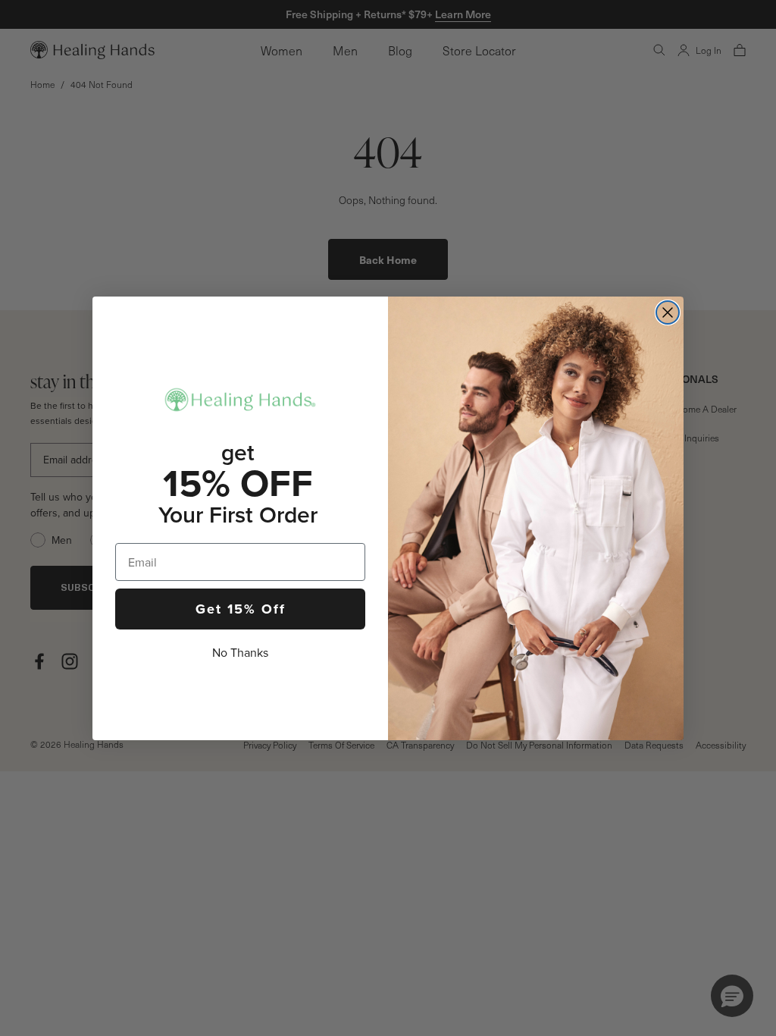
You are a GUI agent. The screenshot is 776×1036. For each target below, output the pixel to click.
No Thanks (240, 652)
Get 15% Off (241, 609)
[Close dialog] (667, 312)
